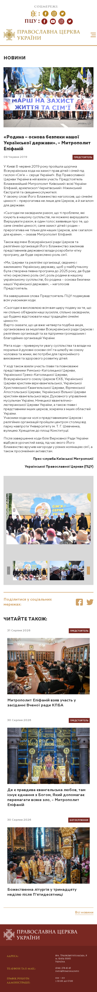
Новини (15, 58)
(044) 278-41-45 (63, 968)
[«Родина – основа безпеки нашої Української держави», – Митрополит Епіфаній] (79, 602)
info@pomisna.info (67, 971)
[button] (88, 571)
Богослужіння (79, 820)
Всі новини (84, 912)
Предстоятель (83, 157)
